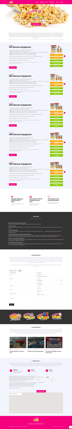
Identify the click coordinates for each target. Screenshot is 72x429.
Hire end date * (39, 282)
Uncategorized (19, 349)
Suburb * (11, 285)
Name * (11, 274)
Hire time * (39, 286)
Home (37, 2)
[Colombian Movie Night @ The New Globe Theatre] (54, 342)
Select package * (39, 274)
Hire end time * (39, 290)
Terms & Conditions (55, 426)
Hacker (37, 349)
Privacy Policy (61, 426)
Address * (11, 278)
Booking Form (52, 2)
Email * (11, 289)
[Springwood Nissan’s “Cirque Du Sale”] (18, 342)
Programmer (56, 349)
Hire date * (38, 278)
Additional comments (40, 294)
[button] (56, 60)
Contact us (51, 371)
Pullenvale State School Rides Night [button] (36, 351)
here (44, 231)
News (57, 2)
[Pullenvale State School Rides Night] (36, 342)
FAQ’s (46, 2)
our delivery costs (60, 236)
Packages (42, 2)
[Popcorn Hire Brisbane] (11, 2)
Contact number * (13, 293)
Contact (61, 2)
